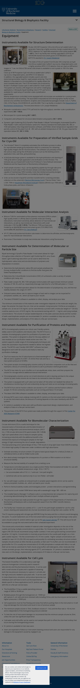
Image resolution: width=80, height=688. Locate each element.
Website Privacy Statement (22, 682)
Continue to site (41, 668)
